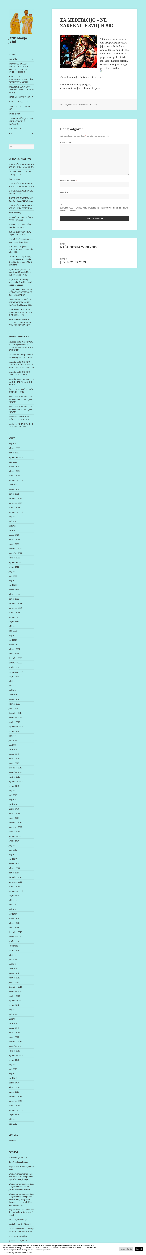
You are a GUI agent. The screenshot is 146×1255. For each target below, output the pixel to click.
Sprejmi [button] (139, 1249)
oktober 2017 (14, 831)
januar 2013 (14, 1092)
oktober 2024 (14, 475)
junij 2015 (13, 959)
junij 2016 (13, 904)
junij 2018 (13, 795)
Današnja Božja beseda (18, 1162)
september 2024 (16, 480)
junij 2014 (13, 1014)
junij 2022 (13, 576)
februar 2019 (14, 758)
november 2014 (15, 991)
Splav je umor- (15, 179)
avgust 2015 (14, 950)
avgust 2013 (14, 1060)
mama (11, 396)
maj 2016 (12, 909)
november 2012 (15, 1101)
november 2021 (15, 608)
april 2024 (13, 484)
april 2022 (13, 585)
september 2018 (16, 781)
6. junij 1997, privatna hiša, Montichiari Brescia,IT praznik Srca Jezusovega (20, 272)
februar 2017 (14, 868)
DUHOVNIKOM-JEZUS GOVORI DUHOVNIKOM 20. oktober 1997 (21, 249)
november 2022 (15, 553)
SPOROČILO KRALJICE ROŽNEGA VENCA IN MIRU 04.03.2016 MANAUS (21, 365)
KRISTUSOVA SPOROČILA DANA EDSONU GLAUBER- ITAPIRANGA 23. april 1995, (20, 302)
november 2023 (15, 503)
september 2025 (16, 457)
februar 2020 (14, 704)
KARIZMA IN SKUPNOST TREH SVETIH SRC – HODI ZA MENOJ (21, 90)
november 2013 (15, 1046)
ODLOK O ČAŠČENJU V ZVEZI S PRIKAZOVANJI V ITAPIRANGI (21, 121)
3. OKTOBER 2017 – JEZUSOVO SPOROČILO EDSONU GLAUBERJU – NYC (21, 312)
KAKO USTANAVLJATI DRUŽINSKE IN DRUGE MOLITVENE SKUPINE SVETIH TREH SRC (18, 68)
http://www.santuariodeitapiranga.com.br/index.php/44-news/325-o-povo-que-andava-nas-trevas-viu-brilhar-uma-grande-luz (21, 1199)
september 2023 (16, 512)
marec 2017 (14, 863)
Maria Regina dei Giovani (20, 1224)
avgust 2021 (14, 621)
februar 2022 (14, 594)
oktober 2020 (14, 667)
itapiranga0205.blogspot (19, 1219)
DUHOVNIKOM (15, 128)
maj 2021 (12, 635)
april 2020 (13, 694)
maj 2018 (12, 799)
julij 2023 (13, 516)
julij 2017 (13, 845)
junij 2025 (13, 462)
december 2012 (15, 1096)
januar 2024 (14, 494)
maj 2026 (12, 443)
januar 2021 (14, 653)
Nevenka (12, 342)
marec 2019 (14, 754)
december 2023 (15, 498)
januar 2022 (14, 599)
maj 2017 (12, 854)
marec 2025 (14, 466)
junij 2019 (13, 740)
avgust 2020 (14, 676)
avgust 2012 (14, 1114)
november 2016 (15, 882)
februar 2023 (14, 539)
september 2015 (16, 946)
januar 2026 (14, 453)
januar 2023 (14, 544)
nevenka (12, 1140)
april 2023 (13, 530)
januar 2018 (14, 818)
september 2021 (16, 617)
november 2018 (15, 772)
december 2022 (15, 548)
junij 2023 (13, 521)
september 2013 (16, 1055)
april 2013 (13, 1078)
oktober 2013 (14, 1051)
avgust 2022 (14, 567)
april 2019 (13, 749)
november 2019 (15, 717)
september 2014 (16, 1000)
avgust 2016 (14, 895)
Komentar (66, 142)
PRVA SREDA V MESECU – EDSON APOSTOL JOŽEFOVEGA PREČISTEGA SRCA (20, 322)
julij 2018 (13, 790)
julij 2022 (13, 571)
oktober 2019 (14, 722)
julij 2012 (13, 1119)
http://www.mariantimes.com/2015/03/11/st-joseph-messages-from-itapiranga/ (21, 1177)
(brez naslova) (15, 212)
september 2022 (16, 562)
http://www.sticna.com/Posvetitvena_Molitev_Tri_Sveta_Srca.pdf (21, 1212)
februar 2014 (14, 1032)
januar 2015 (14, 982)
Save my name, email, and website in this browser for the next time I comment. (94, 209)
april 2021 (13, 640)
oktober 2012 (14, 1105)
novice (94, 104)
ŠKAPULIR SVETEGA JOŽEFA (21, 97)
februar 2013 (14, 1087)
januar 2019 (14, 763)
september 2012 (16, 1110)
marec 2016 (14, 918)
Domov (12, 54)
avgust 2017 (14, 841)
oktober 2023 (14, 507)
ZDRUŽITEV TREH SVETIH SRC (20, 107)
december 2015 (15, 932)
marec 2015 (14, 973)
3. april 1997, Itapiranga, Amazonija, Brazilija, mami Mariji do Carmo (20, 282)
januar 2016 (14, 927)
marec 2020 (14, 699)
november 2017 (15, 827)
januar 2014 (14, 1037)
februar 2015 (14, 978)
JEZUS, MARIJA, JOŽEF (18, 101)
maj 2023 (12, 526)
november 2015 (15, 936)
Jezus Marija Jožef (18, 40)
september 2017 (16, 836)
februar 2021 (14, 649)
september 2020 (16, 672)
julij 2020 (13, 681)
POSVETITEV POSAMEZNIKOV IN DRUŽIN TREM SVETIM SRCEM (21, 79)
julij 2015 (13, 955)
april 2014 (13, 1023)
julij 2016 (13, 900)
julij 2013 (13, 1064)
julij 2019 (13, 736)
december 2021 (15, 603)
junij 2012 (13, 1124)
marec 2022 (14, 589)
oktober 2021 (14, 612)
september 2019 (16, 726)
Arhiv (11, 133)
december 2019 (15, 713)
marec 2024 (14, 489)
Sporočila (13, 59)
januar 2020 (14, 708)
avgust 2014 (14, 1005)
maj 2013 (12, 1073)
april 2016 (13, 914)
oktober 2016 (14, 886)
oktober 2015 (14, 941)
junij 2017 (13, 850)
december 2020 (15, 658)
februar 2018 (14, 813)
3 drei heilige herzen (18, 1157)
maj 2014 (12, 1019)
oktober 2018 (14, 777)
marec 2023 (14, 535)
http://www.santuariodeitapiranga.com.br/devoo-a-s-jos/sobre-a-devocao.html (21, 1187)
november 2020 (15, 663)
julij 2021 (13, 626)
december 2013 (15, 1041)
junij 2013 (13, 1069)
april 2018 (13, 804)
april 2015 (13, 968)
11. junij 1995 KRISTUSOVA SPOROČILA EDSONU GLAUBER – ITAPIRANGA (21, 292)
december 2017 (15, 822)
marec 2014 (14, 1028)
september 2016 (16, 891)
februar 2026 (14, 448)
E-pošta (65, 192)
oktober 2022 (14, 558)
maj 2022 (12, 580)
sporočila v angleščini (18, 1236)
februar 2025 (14, 471)
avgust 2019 (14, 731)
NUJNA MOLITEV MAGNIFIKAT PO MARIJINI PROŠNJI (21, 382)
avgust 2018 (14, 786)
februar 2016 (14, 923)
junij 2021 (13, 631)
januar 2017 (14, 873)
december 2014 (15, 987)
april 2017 (13, 859)
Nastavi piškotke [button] (126, 1249)
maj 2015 (12, 964)
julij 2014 (13, 1009)
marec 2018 (14, 809)
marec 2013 (14, 1083)
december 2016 (15, 877)
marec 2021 (14, 644)
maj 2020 (12, 690)
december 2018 (15, 768)
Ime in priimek (68, 180)
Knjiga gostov (14, 114)
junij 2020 (13, 685)
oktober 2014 (14, 996)
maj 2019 (12, 745)
